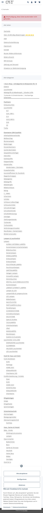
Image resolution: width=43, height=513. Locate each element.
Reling (6, 190)
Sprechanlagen (9, 407)
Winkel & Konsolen (10, 234)
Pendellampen (11, 308)
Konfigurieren (22, 479)
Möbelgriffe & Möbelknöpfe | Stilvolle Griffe (18, 92)
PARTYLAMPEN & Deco (13, 305)
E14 (7, 116)
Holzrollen (7, 156)
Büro (7, 445)
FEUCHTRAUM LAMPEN (14, 264)
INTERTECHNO (11, 388)
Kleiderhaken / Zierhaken (14, 167)
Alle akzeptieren (21, 473)
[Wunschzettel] (35, 2)
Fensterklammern (10, 147)
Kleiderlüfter (8, 164)
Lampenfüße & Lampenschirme (16, 293)
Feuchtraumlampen (12, 267)
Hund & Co (7, 462)
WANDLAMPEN (11, 331)
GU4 (7, 122)
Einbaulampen (11, 259)
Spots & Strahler (11, 319)
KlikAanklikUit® (11, 370)
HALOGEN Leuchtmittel (14, 348)
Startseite (7, 31)
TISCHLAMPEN (11, 322)
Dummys (9, 423)
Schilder (6, 199)
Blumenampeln (9, 141)
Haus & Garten (9, 439)
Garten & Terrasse (12, 448)
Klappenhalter (8, 161)
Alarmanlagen (8, 414)
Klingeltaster (8, 404)
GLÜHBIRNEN (10, 346)
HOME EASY (10, 367)
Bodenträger (8, 144)
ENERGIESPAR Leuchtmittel (15, 343)
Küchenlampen (11, 285)
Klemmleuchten (11, 279)
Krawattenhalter (9, 170)
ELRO (8, 362)
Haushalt (9, 450)
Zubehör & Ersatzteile (13, 337)
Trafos (6, 128)
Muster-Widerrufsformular (13, 53)
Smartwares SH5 (11, 373)
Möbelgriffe (8, 182)
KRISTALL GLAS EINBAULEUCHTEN (17, 282)
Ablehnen (22, 485)
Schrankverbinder (10, 211)
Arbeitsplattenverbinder (12, 135)
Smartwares (10, 394)
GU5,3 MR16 (10, 119)
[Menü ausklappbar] (3, 1)
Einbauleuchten (9, 105)
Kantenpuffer (8, 159)
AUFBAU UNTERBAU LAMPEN (15, 244)
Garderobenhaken (10, 150)
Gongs (6, 401)
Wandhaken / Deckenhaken (13, 231)
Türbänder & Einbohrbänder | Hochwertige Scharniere (18, 96)
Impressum (6, 507)
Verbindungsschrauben (12, 228)
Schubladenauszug (10, 214)
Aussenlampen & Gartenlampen (17, 247)
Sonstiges (7, 216)
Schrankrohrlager (10, 208)
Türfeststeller (8, 225)
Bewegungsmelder (10, 417)
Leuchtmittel (8, 90)
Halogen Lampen (12, 273)
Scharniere (7, 196)
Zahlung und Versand (11, 64)
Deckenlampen (11, 253)
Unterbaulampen (12, 325)
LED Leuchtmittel (12, 351)
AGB (5, 39)
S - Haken (7, 193)
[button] (28, 2)
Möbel (8, 456)
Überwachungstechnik (11, 420)
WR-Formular (8, 61)
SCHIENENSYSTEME (12, 311)
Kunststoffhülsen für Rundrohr (14, 173)
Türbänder (7, 222)
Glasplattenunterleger (11, 153)
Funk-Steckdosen (9, 359)
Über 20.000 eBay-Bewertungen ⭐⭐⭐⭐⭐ (19, 35)
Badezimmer (10, 442)
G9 (7, 125)
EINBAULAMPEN (11, 256)
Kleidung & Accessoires (14, 433)
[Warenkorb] (39, 2)
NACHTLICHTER (11, 302)
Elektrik (6, 87)
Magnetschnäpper (10, 176)
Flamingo (9, 365)
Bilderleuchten (11, 250)
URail (8, 328)
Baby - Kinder (8, 430)
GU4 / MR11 (10, 113)
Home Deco (10, 453)
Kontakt (6, 50)
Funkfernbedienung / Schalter (14, 376)
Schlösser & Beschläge (11, 202)
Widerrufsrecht (9, 57)
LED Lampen (10, 296)
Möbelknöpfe (8, 185)
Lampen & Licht (11, 291)
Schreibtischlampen (13, 314)
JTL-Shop (24, 510)
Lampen (6, 241)
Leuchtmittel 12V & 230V (12, 340)
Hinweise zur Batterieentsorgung (15, 68)
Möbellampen (11, 299)
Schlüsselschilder (10, 205)
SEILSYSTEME (10, 317)
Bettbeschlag (8, 138)
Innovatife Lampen (12, 276)
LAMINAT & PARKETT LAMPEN (16, 288)
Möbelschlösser (9, 188)
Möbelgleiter (8, 179)
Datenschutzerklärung (20, 507)
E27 (7, 111)
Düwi (8, 379)
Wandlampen (10, 334)
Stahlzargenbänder (10, 219)
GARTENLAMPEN (11, 270)
